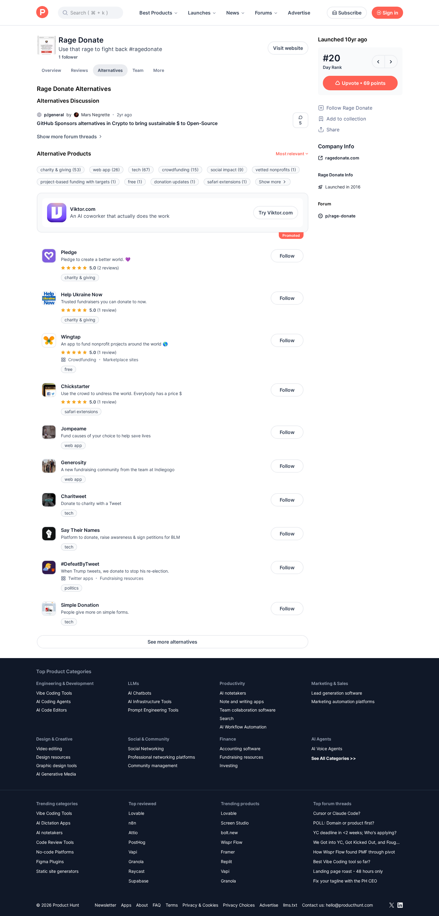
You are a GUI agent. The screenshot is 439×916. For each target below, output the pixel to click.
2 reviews (108, 267)
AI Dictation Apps (53, 822)
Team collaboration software (247, 709)
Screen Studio (235, 822)
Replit (226, 861)
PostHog (137, 842)
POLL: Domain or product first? (343, 822)
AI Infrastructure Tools (149, 701)
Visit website (288, 48)
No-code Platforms (55, 851)
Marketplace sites (120, 359)
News (232, 13)
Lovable (136, 813)
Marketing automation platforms (342, 701)
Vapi (133, 851)
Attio (133, 832)
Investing (229, 765)
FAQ (157, 905)
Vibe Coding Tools (54, 693)
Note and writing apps (242, 701)
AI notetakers (233, 693)
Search (227, 718)
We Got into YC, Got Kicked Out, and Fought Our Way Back (356, 843)
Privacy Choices (239, 905)
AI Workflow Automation (243, 726)
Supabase (138, 880)
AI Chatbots (139, 693)
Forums (263, 13)
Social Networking (146, 748)
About (142, 905)
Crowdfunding (82, 359)
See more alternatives (172, 642)
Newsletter (105, 905)
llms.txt (290, 905)
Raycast (137, 871)
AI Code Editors (51, 709)
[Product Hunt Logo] (42, 12)
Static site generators (57, 871)
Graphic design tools (56, 765)
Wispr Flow (231, 842)
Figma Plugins (50, 861)
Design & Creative (54, 738)
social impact (227, 169)
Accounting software (240, 748)
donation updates (174, 181)
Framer (228, 851)
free (135, 181)
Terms (172, 905)
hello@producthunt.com (349, 905)
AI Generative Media (56, 773)
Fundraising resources (121, 578)
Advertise (299, 13)
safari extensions (227, 181)
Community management (152, 765)
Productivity (232, 683)
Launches (199, 13)
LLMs (133, 683)
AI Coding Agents (53, 701)
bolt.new (229, 832)
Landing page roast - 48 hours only (348, 871)
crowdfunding (180, 169)
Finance (228, 738)
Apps (126, 905)
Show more (270, 181)
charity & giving (60, 169)
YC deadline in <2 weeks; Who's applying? (354, 832)
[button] (158, 70)
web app (106, 169)
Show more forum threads (67, 136)
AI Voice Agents (326, 748)
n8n (132, 822)
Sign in (390, 13)
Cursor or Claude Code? (336, 813)
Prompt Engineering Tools (153, 709)
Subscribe (349, 13)
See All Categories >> (333, 758)
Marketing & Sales (329, 683)
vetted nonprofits (276, 169)
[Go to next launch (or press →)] (391, 62)
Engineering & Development (65, 683)
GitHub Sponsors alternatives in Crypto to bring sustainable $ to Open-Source (127, 123)
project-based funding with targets (78, 181)
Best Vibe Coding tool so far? (341, 861)
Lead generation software (336, 693)
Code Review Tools (55, 842)
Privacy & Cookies (200, 905)
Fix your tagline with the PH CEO (345, 880)
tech (141, 169)
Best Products (155, 13)
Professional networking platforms (161, 757)
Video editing (49, 748)
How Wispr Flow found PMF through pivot (354, 851)
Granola (136, 861)
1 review (107, 310)
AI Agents (321, 738)
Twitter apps (80, 578)
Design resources (53, 757)
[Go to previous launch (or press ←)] (378, 62)
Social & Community (148, 738)
